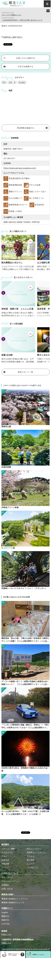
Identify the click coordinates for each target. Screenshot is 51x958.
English (4, 912)
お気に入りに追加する (25, 58)
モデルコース (7, 852)
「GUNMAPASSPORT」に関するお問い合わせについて (21, 20)
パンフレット (32, 867)
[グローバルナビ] (47, 3)
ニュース (30, 863)
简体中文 (5, 920)
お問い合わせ (7, 888)
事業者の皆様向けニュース (12, 902)
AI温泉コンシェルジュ (36, 852)
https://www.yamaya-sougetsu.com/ (19, 168)
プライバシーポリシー (10, 881)
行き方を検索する (25, 66)
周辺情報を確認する (25, 128)
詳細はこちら (6, 934)
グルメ (4, 856)
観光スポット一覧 (25, 372)
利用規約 (5, 885)
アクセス (30, 856)
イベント (5, 867)
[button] (3, 247)
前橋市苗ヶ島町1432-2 (12, 37)
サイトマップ (7, 877)
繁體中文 (5, 916)
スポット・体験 (8, 848)
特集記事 (5, 863)
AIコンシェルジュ (34, 848)
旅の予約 (30, 860)
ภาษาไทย (5, 923)
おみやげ (5, 860)
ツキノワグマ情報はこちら (11, 15)
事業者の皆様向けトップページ (14, 898)
